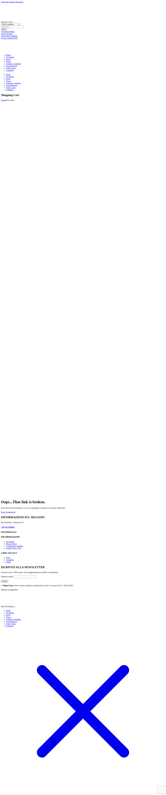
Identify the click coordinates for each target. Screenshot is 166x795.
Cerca (4, 29)
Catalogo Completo (13, 64)
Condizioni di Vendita (14, 546)
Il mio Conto (11, 68)
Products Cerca (7, 22)
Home (8, 55)
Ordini (8, 562)
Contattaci (10, 70)
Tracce (8, 62)
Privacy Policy (11, 544)
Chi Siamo (10, 57)
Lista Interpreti (11, 66)
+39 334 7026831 (8, 527)
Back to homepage (8, 512)
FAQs (8, 59)
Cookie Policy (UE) (13, 548)
